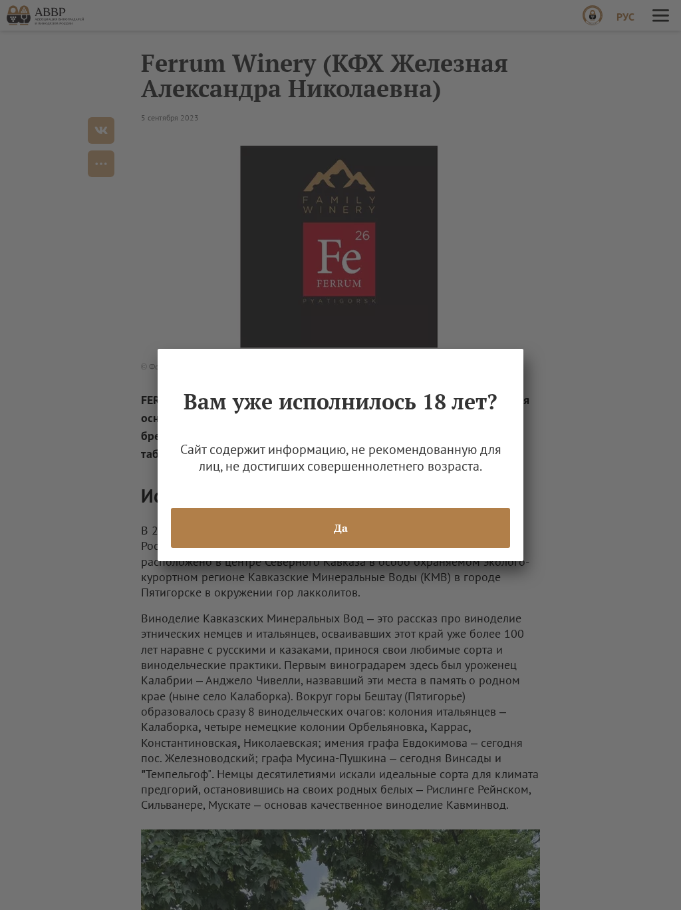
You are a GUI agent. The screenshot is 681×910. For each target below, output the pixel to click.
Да (341, 528)
